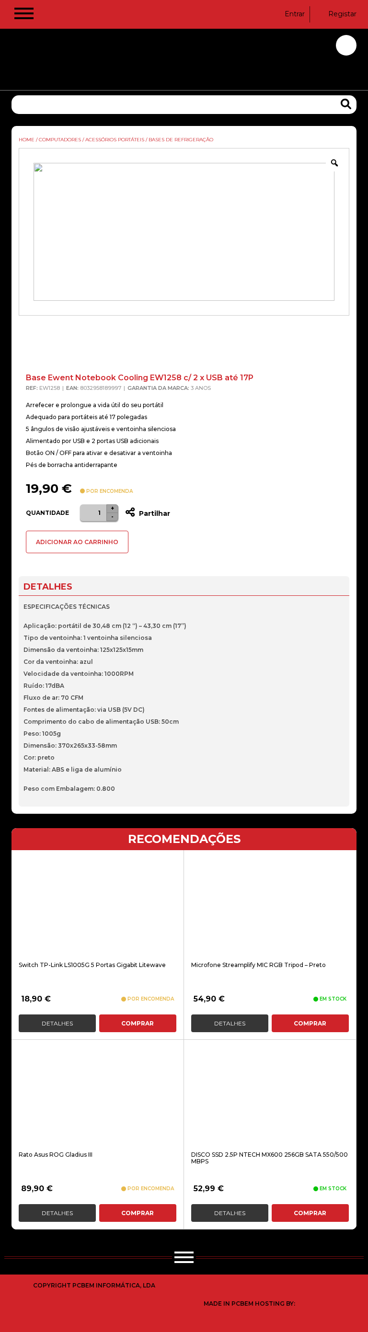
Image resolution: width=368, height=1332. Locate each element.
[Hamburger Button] (24, 15)
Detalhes (57, 1023)
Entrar (295, 14)
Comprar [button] (137, 1023)
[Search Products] (346, 104)
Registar (342, 14)
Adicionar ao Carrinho (77, 542)
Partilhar (153, 513)
